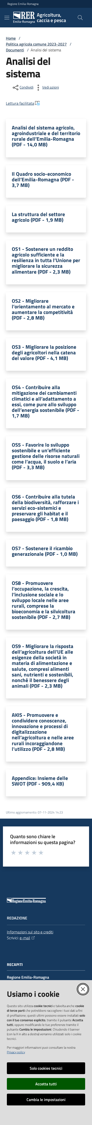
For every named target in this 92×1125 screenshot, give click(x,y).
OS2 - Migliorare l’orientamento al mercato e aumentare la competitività (43, 309)
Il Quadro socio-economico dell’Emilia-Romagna (43, 179)
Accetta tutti (46, 1084)
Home (11, 38)
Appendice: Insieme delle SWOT (40, 781)
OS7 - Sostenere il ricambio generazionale (45, 551)
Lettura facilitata (20, 103)
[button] (80, 17)
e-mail (25, 938)
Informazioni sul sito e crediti (30, 932)
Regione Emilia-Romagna (23, 4)
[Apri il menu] (7, 18)
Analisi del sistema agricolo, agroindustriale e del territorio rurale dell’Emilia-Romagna (46, 136)
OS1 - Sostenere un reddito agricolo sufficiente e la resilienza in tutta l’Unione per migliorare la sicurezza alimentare (46, 260)
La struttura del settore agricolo (38, 217)
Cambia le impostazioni (46, 1099)
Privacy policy (16, 1052)
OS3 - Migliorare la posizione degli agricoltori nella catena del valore (44, 352)
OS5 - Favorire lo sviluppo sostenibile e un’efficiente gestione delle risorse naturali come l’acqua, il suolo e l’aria (45, 456)
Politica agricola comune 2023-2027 (36, 44)
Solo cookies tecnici (46, 1068)
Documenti (15, 50)
